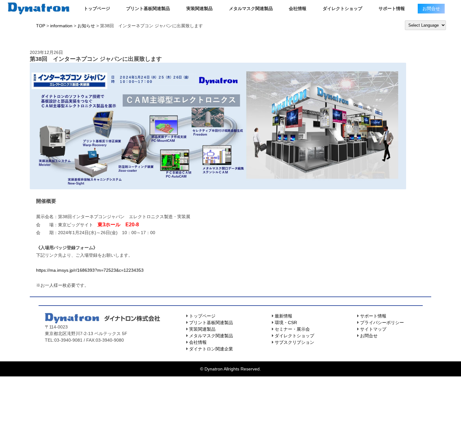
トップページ (97, 8)
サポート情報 (392, 8)
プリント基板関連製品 (148, 8)
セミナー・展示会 (292, 329)
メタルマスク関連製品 (251, 8)
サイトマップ (373, 329)
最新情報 (283, 315)
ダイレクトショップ (342, 8)
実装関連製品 (199, 8)
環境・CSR (286, 322)
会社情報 (297, 8)
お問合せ (369, 335)
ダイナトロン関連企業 (211, 348)
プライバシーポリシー (382, 322)
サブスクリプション (294, 342)
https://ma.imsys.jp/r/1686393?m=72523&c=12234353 (90, 270)
